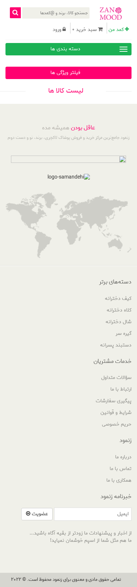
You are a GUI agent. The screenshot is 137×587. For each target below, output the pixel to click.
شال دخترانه (119, 322)
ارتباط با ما (121, 389)
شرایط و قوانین (116, 412)
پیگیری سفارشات (114, 401)
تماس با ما (121, 469)
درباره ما (123, 457)
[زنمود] (111, 13)
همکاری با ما (119, 480)
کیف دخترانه (118, 298)
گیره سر (123, 333)
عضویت (39, 514)
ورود (57, 30)
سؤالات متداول (116, 377)
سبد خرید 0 (84, 30)
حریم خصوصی (117, 424)
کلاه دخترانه (119, 310)
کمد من (116, 30)
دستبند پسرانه (116, 345)
